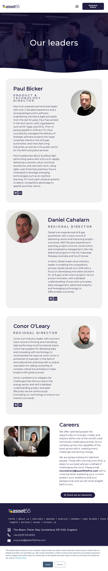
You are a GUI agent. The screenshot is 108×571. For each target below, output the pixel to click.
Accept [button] (47, 564)
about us (23, 519)
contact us (49, 522)
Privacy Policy (20, 558)
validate (75, 519)
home (11, 519)
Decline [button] (60, 564)
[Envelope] (20, 193)
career (36, 522)
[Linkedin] (16, 193)
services (25, 522)
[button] (77, 6)
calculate (37, 519)
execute (63, 519)
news (103, 519)
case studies (90, 519)
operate (50, 519)
